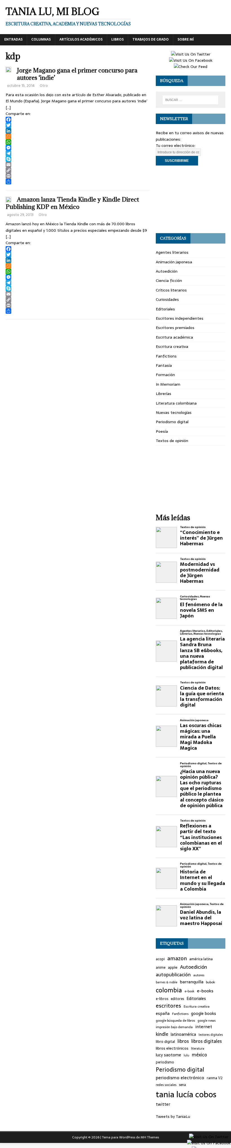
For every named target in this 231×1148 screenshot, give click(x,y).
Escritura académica (174, 337)
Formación (165, 375)
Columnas (41, 39)
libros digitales (206, 1041)
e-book (189, 991)
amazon (177, 958)
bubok (210, 982)
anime (160, 967)
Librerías (163, 393)
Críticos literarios (171, 290)
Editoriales (165, 309)
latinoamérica (183, 1034)
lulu (186, 1055)
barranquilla (191, 982)
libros (183, 1041)
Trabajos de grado (150, 39)
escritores (168, 1006)
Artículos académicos (81, 39)
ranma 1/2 (215, 1078)
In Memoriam (168, 384)
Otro (44, 86)
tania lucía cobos (186, 1094)
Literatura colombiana (176, 403)
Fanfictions (166, 356)
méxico (199, 1055)
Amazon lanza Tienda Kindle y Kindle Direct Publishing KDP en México (72, 203)
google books (203, 1013)
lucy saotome (168, 1055)
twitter (163, 1104)
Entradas (13, 39)
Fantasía (164, 365)
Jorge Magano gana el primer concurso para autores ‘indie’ (77, 74)
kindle (162, 1034)
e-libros (162, 999)
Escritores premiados (175, 327)
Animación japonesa (174, 262)
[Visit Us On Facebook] (190, 60)
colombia (169, 990)
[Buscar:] (190, 100)
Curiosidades (167, 299)
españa (163, 1013)
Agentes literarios (172, 252)
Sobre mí (185, 39)
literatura (197, 1048)
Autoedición (166, 271)
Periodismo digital (172, 422)
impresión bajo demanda (174, 1027)
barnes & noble (166, 982)
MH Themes (150, 1137)
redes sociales (166, 1084)
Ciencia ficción (169, 280)
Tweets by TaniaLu (173, 1116)
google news (206, 1020)
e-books (205, 990)
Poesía (162, 431)
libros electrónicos (172, 1048)
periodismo (165, 1062)
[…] (8, 107)
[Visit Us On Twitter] (190, 54)
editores (177, 999)
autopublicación (173, 975)
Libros (117, 39)
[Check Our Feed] (190, 66)
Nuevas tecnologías (174, 412)
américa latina (201, 959)
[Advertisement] (190, 199)
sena (182, 1085)
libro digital (165, 1042)
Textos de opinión (172, 441)
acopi (160, 959)
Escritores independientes (179, 318)
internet (203, 1026)
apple (172, 967)
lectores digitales (211, 1034)
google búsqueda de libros (175, 1020)
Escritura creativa (172, 346)
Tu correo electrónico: (175, 145)
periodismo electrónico (180, 1077)
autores (198, 975)
